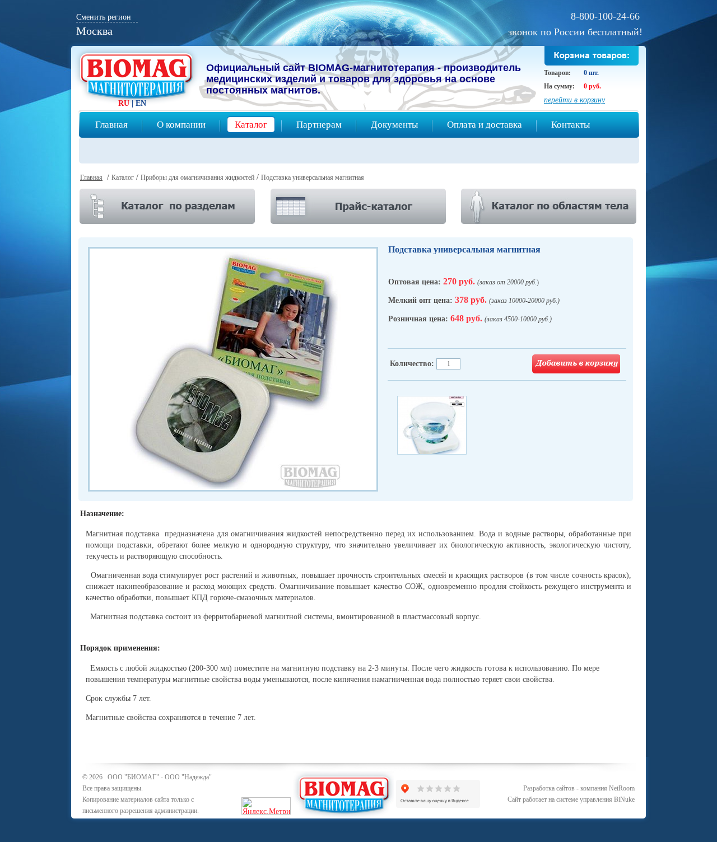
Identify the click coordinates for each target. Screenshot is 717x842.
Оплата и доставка (484, 124)
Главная (111, 124)
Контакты (570, 124)
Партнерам (319, 124)
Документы (394, 124)
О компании (181, 124)
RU (123, 103)
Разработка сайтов (549, 788)
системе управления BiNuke (595, 799)
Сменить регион (103, 17)
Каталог (251, 124)
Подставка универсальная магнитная (312, 177)
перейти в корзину (574, 100)
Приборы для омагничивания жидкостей (197, 177)
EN (141, 103)
